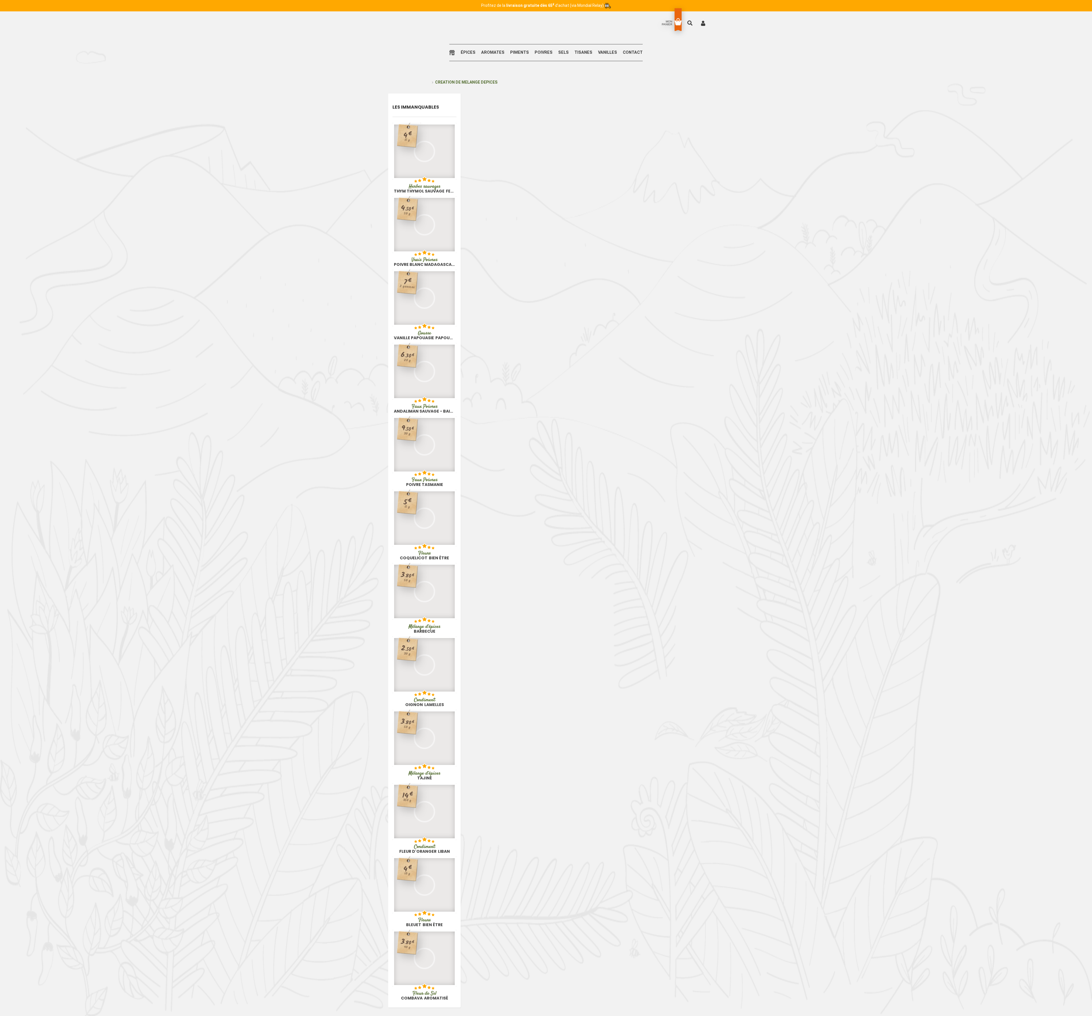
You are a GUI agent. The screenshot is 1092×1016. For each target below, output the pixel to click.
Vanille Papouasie (424, 335)
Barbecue (424, 628)
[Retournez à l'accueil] (453, 52)
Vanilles (607, 52)
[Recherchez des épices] (690, 23)
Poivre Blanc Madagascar (424, 261)
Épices (468, 52)
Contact (633, 52)
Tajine (424, 775)
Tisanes (583, 52)
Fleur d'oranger (424, 848)
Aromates (492, 52)
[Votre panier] (678, 21)
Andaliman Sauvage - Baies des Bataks (424, 408)
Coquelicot (424, 555)
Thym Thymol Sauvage (424, 188)
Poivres (544, 52)
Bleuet (424, 922)
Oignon (424, 702)
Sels (563, 52)
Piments (519, 52)
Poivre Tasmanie (424, 482)
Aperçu (408, 169)
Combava (424, 995)
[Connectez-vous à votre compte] (703, 23)
